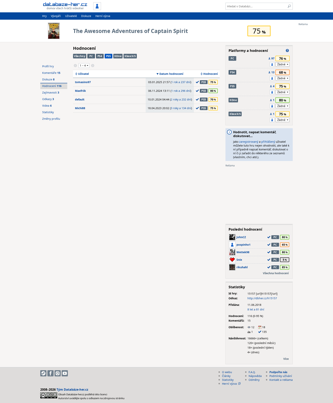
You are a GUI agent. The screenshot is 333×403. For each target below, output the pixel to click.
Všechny (79, 56)
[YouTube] (65, 373)
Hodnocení (210, 74)
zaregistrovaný (248, 141)
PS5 (108, 56)
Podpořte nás (278, 372)
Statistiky (48, 112)
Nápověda (255, 376)
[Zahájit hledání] (289, 6)
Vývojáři (56, 16)
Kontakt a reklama (281, 380)
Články (226, 376)
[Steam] (43, 373)
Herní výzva (102, 16)
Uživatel (83, 74)
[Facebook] (50, 373)
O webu (227, 372)
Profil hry (48, 66)
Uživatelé (71, 16)
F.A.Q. (252, 372)
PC (91, 56)
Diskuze (86, 16)
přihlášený (268, 141)
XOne (118, 56)
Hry (44, 16)
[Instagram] (58, 373)
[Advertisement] (314, 83)
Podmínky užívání (280, 376)
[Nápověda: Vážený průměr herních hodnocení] (287, 50)
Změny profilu (51, 119)
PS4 (100, 56)
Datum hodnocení (171, 74)
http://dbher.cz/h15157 (262, 298)
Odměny (254, 380)
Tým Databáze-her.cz (72, 389)
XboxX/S (130, 56)
